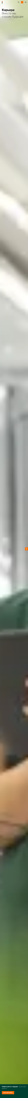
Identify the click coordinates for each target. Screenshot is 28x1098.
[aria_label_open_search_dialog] (18, 2)
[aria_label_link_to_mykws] (22, 2)
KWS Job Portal (8, 1092)
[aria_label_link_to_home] (2, 2)
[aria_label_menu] (26, 2)
